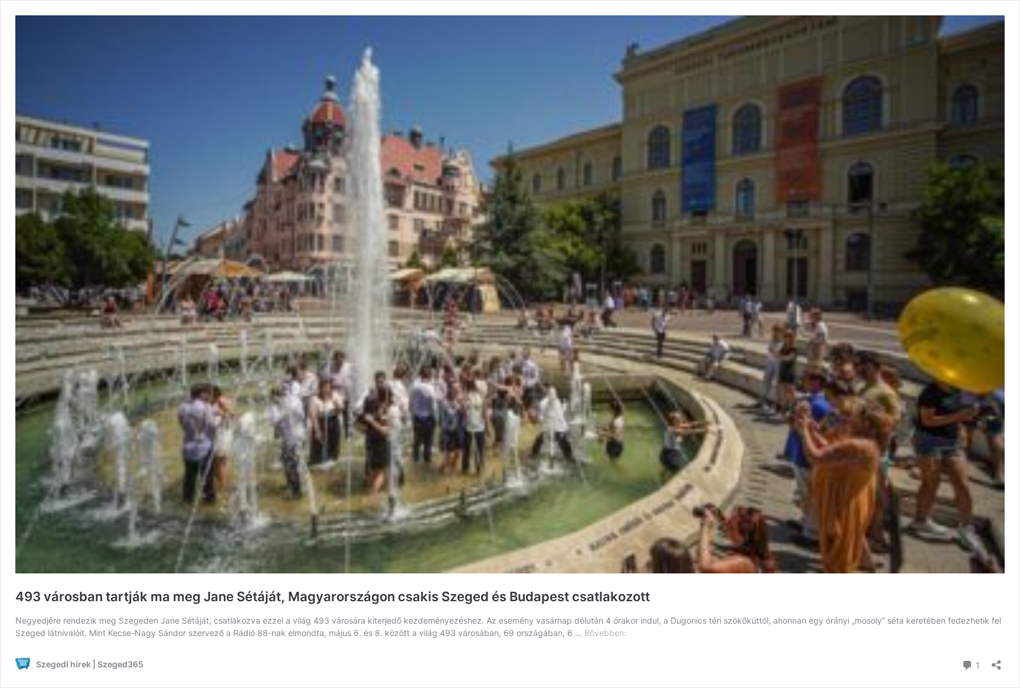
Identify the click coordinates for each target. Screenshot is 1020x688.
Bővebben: (605, 633)
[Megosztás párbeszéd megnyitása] (996, 661)
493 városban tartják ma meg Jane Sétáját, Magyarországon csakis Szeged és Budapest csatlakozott (332, 596)
